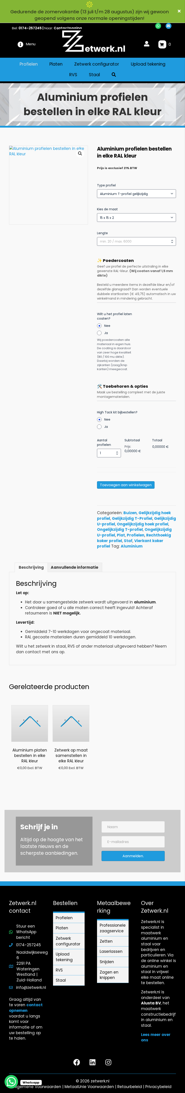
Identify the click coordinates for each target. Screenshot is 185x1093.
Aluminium (132, 546)
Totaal (157, 440)
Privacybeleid (158, 1086)
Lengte (102, 233)
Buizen (130, 513)
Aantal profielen (104, 442)
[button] (180, 11)
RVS (59, 970)
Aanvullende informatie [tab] (74, 567)
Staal (61, 980)
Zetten (106, 941)
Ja (106, 333)
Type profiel (106, 185)
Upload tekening (64, 956)
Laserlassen (111, 951)
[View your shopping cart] (162, 44)
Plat (121, 535)
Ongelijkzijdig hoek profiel (142, 524)
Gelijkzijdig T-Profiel (132, 518)
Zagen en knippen (109, 975)
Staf (128, 540)
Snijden (107, 962)
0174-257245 (30, 28)
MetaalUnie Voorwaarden (89, 1086)
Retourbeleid (129, 1086)
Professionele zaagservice (113, 928)
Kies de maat (107, 209)
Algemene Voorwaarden (37, 1086)
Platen (62, 928)
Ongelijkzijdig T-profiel (120, 529)
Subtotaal (132, 440)
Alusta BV (151, 1003)
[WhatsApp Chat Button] (11, 1081)
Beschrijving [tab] (31, 567)
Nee (107, 325)
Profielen (135, 535)
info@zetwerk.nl (31, 987)
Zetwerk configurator (68, 941)
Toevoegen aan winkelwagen (126, 485)
